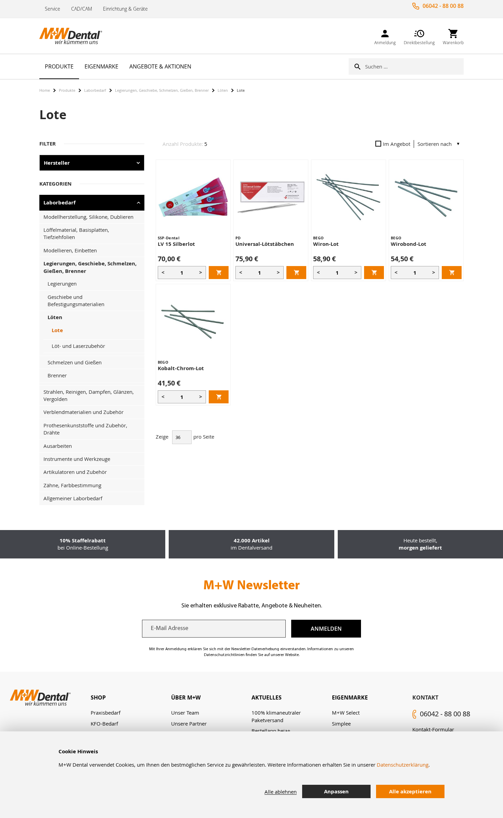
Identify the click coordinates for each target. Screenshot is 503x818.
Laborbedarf (95, 90)
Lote (57, 330)
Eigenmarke (350, 697)
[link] (385, 36)
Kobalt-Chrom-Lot (181, 368)
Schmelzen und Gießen (75, 362)
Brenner (57, 375)
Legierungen (62, 283)
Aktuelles (267, 697)
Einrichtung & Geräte (125, 8)
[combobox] (414, 66)
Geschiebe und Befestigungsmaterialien (76, 300)
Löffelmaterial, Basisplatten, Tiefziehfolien (76, 233)
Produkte (67, 90)
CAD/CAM (81, 8)
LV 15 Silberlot (176, 244)
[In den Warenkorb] (219, 272)
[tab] (131, 697)
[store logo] (73, 36)
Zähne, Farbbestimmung (72, 485)
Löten (223, 90)
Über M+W (186, 697)
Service (52, 8)
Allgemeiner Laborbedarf (72, 498)
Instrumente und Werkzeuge (76, 458)
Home (44, 90)
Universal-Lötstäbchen (264, 244)
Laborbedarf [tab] (59, 202)
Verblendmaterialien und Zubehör (83, 411)
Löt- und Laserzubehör (78, 345)
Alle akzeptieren (410, 791)
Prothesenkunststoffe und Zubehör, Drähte (85, 429)
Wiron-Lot (326, 244)
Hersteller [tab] (57, 162)
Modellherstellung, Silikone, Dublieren (88, 216)
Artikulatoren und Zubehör (75, 471)
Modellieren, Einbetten (70, 250)
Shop (98, 697)
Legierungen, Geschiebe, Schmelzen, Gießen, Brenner (162, 90)
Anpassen (336, 791)
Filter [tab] (47, 143)
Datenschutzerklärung (402, 764)
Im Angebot (396, 143)
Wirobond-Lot (408, 244)
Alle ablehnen (281, 791)
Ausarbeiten (57, 445)
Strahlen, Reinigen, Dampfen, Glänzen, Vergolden (88, 395)
